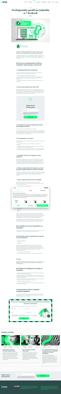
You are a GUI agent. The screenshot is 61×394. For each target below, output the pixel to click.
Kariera (49, 2)
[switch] (26, 202)
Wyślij (24, 318)
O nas (53, 2)
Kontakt (56, 2)
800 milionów (27, 55)
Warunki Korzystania (28, 114)
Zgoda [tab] (18, 190)
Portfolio (30, 2)
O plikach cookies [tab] (43, 190)
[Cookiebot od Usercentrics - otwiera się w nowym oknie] (44, 188)
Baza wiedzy (38, 2)
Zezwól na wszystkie (42, 205)
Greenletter (44, 2)
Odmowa (18, 205)
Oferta (25, 2)
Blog (34, 2)
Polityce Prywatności (30, 315)
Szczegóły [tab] (30, 190)
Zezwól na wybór (30, 205)
